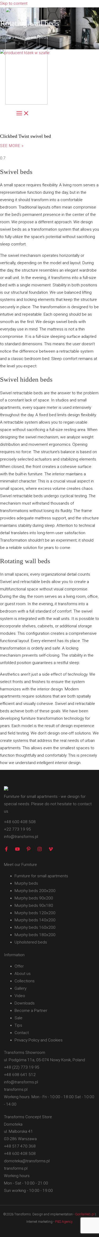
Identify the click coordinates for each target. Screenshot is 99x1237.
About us (23, 973)
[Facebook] (6, 850)
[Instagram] (39, 850)
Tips (18, 1025)
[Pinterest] (28, 850)
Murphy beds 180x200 (35, 934)
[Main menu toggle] (22, 113)
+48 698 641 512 (20, 1074)
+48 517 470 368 (20, 1146)
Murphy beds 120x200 (35, 913)
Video (20, 995)
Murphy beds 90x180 (34, 905)
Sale (18, 1018)
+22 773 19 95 (17, 829)
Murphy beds (26, 883)
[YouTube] (17, 850)
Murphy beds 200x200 (35, 890)
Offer (19, 966)
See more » (12, 145)
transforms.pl (15, 1089)
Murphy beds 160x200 (35, 927)
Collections (25, 981)
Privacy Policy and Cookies (39, 1040)
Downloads (25, 1003)
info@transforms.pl (21, 836)
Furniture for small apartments (41, 876)
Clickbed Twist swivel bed (25, 136)
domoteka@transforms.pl (27, 1161)
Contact (22, 1032)
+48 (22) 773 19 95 (21, 1067)
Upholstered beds (31, 942)
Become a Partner (31, 1010)
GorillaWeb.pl (85, 1214)
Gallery (20, 988)
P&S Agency (64, 1222)
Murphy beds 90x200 (34, 898)
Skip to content (13, 3)
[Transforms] (26, 57)
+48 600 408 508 (20, 821)
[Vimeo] (50, 850)
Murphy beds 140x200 (35, 920)
